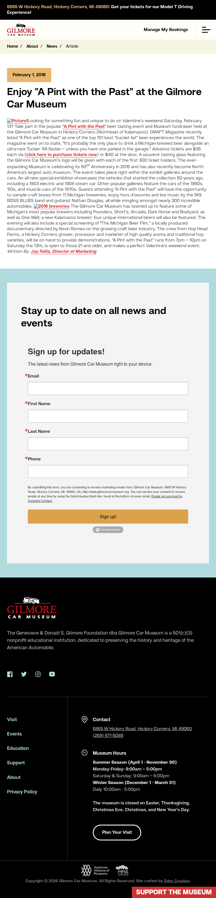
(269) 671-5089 (108, 736)
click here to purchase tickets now (61, 155)
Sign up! (108, 516)
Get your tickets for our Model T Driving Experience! (100, 10)
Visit (12, 719)
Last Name (39, 431)
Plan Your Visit (117, 832)
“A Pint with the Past (83, 126)
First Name (39, 404)
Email (33, 376)
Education (18, 748)
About (14, 777)
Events (14, 734)
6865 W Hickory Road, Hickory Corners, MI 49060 (142, 729)
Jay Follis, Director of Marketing (63, 251)
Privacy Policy (22, 792)
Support (16, 763)
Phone (34, 459)
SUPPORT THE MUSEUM (174, 892)
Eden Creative (177, 881)
